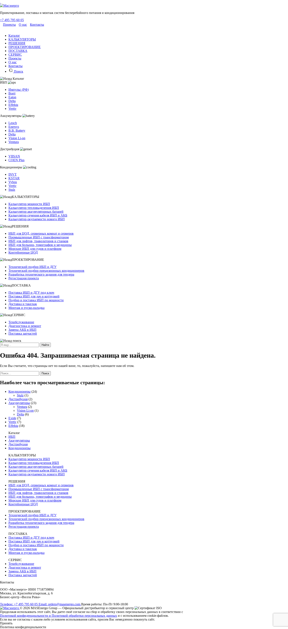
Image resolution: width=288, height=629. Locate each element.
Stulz (11, 189)
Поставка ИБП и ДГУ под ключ (31, 292)
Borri (11, 93)
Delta (12, 101)
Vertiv (12, 108)
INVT (12, 174)
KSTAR (14, 178)
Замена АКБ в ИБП (22, 329)
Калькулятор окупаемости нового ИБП (36, 219)
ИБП (11, 436)
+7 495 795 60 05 (12, 20)
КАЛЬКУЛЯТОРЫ (22, 39)
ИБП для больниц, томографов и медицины (40, 245)
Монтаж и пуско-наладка (26, 308)
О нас (23, 24)
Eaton (12, 97)
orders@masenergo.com (60, 604)
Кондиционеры (19, 391)
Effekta (13, 105)
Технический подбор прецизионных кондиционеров (46, 270)
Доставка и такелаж (22, 304)
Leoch (12, 123)
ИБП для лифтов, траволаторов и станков (38, 241)
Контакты (37, 24)
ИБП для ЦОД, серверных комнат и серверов (41, 233)
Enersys (13, 127)
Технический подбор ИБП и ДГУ (32, 267)
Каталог (14, 35)
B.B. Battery (16, 130)
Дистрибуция (18, 399)
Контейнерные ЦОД (23, 252)
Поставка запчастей (22, 333)
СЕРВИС (15, 54)
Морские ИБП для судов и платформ (34, 248)
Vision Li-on (16, 138)
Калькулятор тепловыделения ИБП (33, 208)
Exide (12, 418)
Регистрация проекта (23, 278)
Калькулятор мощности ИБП (29, 204)
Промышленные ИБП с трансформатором (38, 237)
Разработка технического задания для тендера (41, 274)
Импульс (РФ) (18, 89)
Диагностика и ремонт (24, 326)
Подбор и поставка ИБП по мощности (36, 300)
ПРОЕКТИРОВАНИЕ (24, 47)
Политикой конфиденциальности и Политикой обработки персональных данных (58, 615)
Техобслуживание (21, 322)
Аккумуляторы (19, 403)
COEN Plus (16, 160)
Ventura (13, 142)
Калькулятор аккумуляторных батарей (35, 211)
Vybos (12, 182)
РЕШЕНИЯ (16, 43)
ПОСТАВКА (17, 51)
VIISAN (14, 156)
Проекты (9, 24)
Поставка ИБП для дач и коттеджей (33, 296)
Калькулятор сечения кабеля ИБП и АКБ (37, 215)
